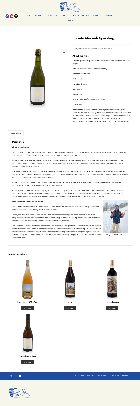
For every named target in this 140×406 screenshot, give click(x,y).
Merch (70, 21)
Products (50, 16)
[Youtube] (11, 16)
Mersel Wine (102, 48)
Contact (109, 16)
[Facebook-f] (15, 376)
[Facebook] (7, 16)
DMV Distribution (80, 16)
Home (28, 16)
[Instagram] (16, 16)
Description (15, 133)
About (38, 16)
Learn (96, 16)
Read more (27, 308)
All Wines (86, 48)
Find (63, 16)
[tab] (16, 133)
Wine (110, 48)
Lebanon (94, 48)
